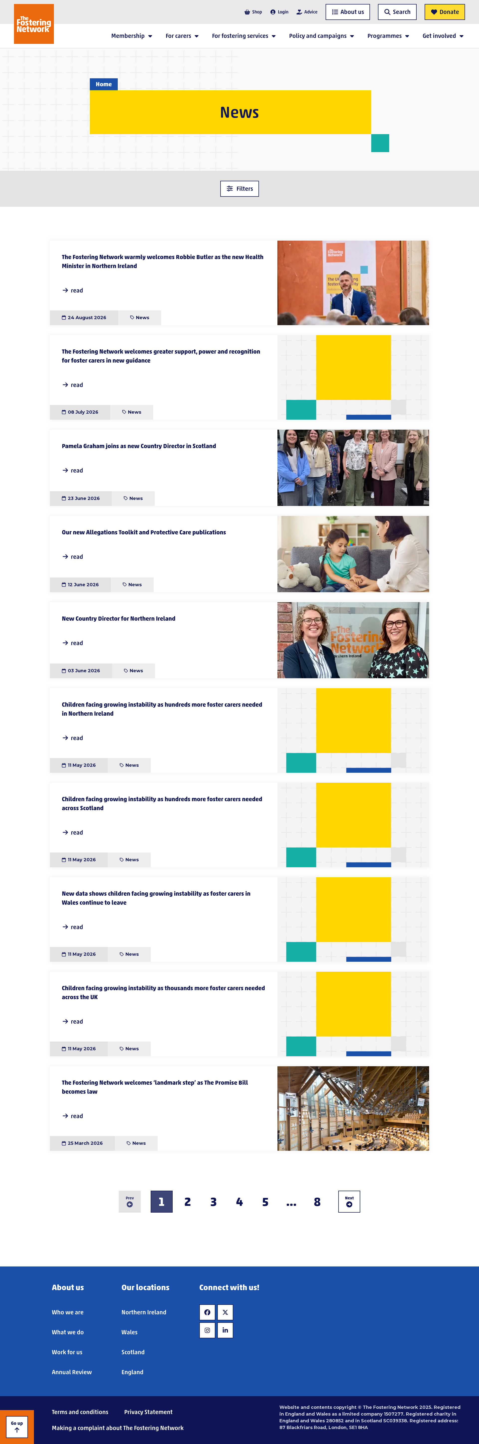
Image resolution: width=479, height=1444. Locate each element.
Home (104, 84)
